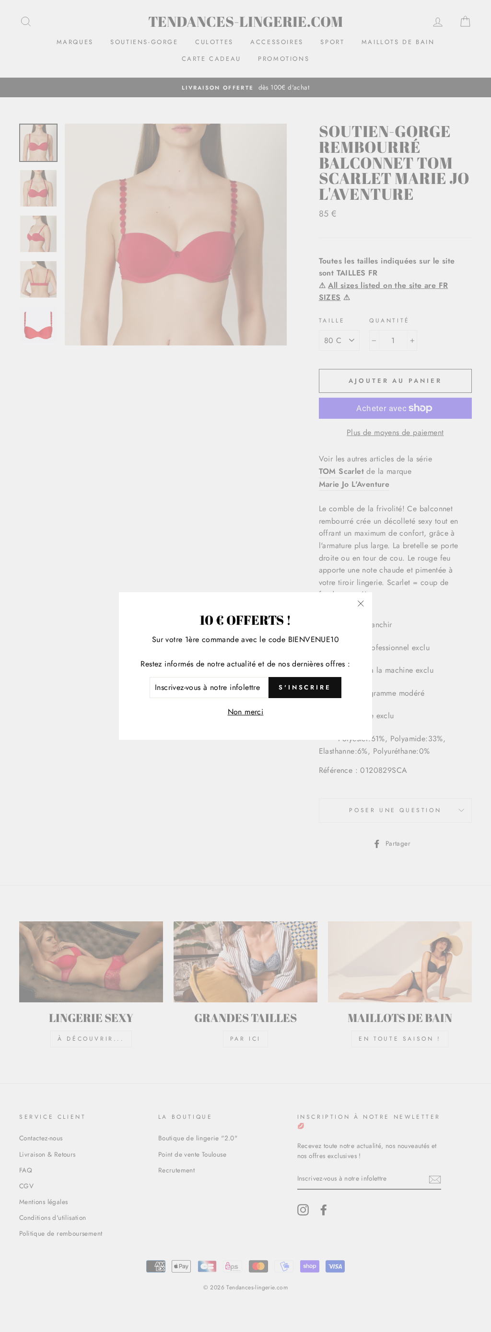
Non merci (246, 711)
